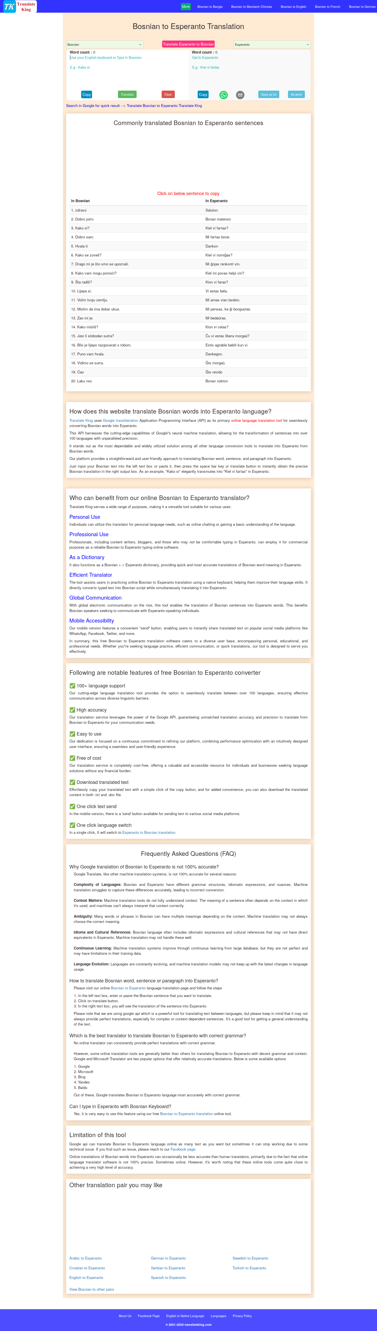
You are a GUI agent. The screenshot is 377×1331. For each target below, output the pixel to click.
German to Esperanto (168, 1258)
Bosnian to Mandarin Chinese (251, 6)
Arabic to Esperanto (85, 1258)
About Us (125, 1316)
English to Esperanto (86, 1277)
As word (296, 94)
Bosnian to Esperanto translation (186, 1113)
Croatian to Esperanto (87, 1267)
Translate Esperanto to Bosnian (188, 44)
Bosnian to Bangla (210, 6)
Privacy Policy (242, 1316)
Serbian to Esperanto (168, 1267)
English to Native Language (185, 1316)
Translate (127, 94)
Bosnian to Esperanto (128, 987)
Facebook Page (149, 1316)
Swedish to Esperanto (250, 1258)
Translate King (81, 420)
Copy (86, 94)
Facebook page (183, 1149)
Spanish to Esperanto (168, 1277)
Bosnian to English (293, 6)
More (186, 6)
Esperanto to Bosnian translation (148, 832)
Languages (218, 1316)
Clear (168, 94)
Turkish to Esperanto (249, 1267)
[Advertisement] (31, 100)
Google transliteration (120, 420)
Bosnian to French (327, 6)
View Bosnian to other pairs (91, 1289)
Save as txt (268, 94)
